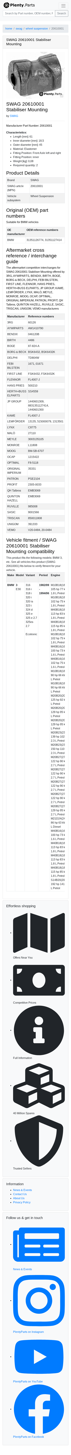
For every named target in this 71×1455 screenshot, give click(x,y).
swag (19, 28)
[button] (35, 75)
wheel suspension (37, 28)
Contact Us (20, 1194)
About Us (18, 1198)
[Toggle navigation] (63, 5)
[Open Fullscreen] (62, 95)
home (8, 28)
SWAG (14, 116)
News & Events (22, 1190)
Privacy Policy (22, 1202)
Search (61, 13)
